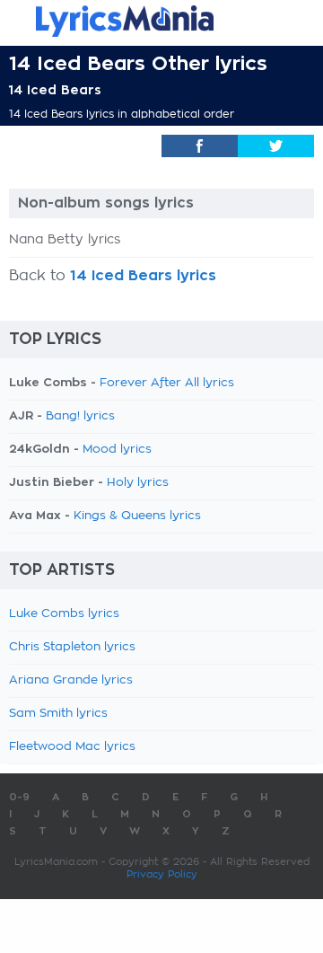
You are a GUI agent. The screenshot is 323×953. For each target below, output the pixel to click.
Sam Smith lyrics (58, 713)
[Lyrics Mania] (161, 21)
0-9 (19, 797)
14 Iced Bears (55, 90)
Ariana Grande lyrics (71, 680)
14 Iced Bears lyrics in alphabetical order (121, 114)
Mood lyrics (117, 449)
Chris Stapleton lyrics (72, 647)
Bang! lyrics (80, 416)
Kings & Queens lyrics (137, 516)
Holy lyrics (138, 483)
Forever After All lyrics (167, 383)
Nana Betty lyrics (64, 240)
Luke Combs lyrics (64, 614)
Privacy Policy (162, 874)
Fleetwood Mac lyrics (72, 747)
